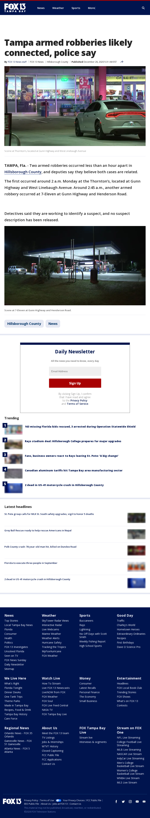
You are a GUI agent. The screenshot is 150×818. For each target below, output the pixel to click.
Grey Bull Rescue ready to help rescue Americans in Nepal (38, 530)
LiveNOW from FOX (53, 692)
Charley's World (126, 625)
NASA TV (47, 709)
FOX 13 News (37, 61)
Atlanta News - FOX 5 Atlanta (17, 750)
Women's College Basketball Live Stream (130, 772)
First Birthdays (125, 642)
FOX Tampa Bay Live (54, 714)
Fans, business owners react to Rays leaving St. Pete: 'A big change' (71, 456)
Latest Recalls (87, 688)
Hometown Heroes (128, 629)
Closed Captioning (52, 750)
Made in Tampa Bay (16, 705)
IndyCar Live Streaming (130, 758)
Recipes (121, 638)
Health (8, 638)
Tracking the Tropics (54, 647)
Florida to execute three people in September (30, 563)
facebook (116, 801)
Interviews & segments (93, 742)
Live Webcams (50, 629)
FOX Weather (50, 655)
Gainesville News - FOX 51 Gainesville (18, 742)
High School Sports (90, 646)
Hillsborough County (57, 61)
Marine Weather (51, 633)
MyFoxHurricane (51, 651)
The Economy (87, 696)
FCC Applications (52, 759)
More (91, 8)
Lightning (84, 629)
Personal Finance (89, 692)
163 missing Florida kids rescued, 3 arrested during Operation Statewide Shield (80, 426)
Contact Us (48, 764)
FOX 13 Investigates (16, 647)
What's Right (11, 683)
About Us (49, 728)
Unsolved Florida (14, 651)
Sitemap (9, 669)
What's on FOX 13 (127, 701)
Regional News (16, 728)
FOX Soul (47, 701)
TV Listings (48, 737)
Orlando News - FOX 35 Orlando (18, 734)
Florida (8, 629)
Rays (82, 625)
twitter (123, 801)
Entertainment (129, 678)
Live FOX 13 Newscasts (56, 688)
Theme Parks (12, 701)
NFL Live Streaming (128, 737)
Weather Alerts (50, 638)
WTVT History (50, 746)
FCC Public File (50, 755)
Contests (122, 705)
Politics (8, 642)
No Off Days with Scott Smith (93, 635)
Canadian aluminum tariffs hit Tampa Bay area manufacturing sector (74, 470)
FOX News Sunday (15, 660)
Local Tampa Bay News (18, 625)
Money (85, 678)
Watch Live (51, 678)
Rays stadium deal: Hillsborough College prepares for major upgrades (73, 441)
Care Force (10, 718)
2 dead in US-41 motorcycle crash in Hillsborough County (64, 485)
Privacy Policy (78, 400)
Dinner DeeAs (12, 692)
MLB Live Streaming (129, 749)
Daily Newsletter (14, 664)
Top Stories (11, 620)
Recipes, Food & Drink (17, 709)
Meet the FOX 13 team (55, 733)
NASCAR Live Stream (129, 754)
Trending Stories (126, 692)
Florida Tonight (13, 688)
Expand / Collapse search (143, 8)
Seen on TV (11, 655)
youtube (137, 801)
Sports (84, 615)
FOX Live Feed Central (55, 705)
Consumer (10, 633)
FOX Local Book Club (129, 688)
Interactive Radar (52, 625)
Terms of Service (77, 403)
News (52, 323)
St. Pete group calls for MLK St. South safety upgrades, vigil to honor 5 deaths (49, 514)
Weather (49, 615)
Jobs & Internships (52, 742)
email (144, 801)
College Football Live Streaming (129, 743)
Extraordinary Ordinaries (131, 633)
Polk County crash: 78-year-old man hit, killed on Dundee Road (40, 546)
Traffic (121, 620)
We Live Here (15, 678)
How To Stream (51, 683)
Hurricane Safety (51, 642)
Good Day (125, 615)
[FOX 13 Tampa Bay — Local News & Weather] (16, 7)
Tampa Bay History (15, 714)
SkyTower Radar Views (55, 620)
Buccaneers (86, 620)
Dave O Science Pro (128, 647)
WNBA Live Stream (128, 778)
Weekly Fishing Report (92, 641)
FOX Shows (123, 696)
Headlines (122, 683)
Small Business (88, 701)
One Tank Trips (13, 696)
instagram (130, 801)
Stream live (86, 737)
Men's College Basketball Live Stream (130, 764)
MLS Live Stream (127, 782)
